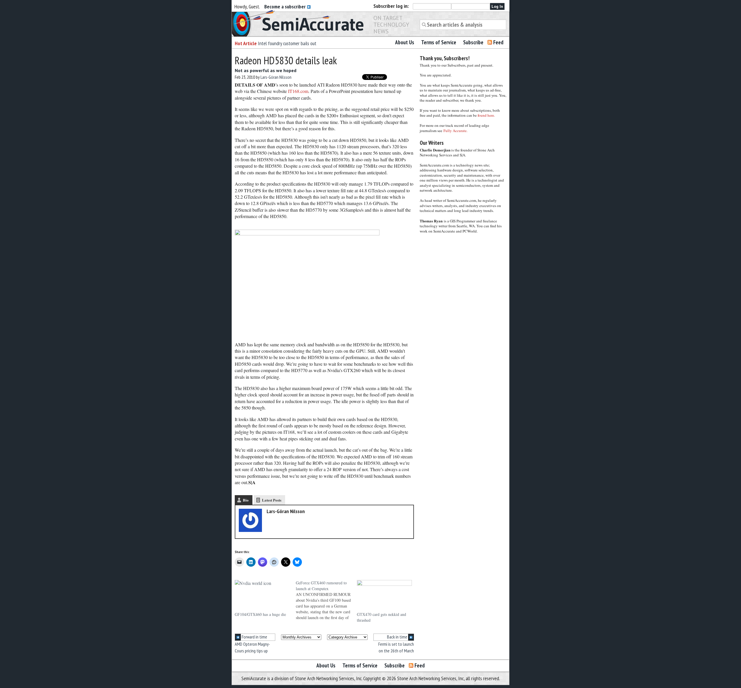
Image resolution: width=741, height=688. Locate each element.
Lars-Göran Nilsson (276, 77)
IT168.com (298, 91)
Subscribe (473, 42)
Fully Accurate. (455, 130)
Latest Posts (271, 500)
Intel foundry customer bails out (287, 43)
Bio (246, 500)
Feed (498, 42)
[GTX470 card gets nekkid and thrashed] (384, 596)
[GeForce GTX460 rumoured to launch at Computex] (326, 600)
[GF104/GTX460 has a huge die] (262, 596)
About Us (404, 42)
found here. (486, 115)
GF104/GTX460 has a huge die (260, 614)
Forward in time (254, 637)
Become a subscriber (285, 6)
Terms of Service (438, 42)
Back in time (397, 637)
